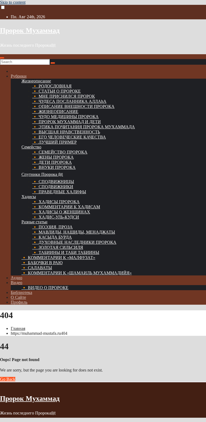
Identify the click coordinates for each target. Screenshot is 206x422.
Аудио (16, 277)
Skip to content (12, 2)
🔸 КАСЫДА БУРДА (52, 237)
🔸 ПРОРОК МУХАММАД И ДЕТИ (66, 121)
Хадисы (28, 196)
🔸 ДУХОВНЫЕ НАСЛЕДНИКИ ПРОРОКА (74, 242)
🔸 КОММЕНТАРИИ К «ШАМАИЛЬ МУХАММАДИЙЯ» (76, 273)
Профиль (19, 302)
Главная (18, 328)
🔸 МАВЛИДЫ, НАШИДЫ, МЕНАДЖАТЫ (73, 232)
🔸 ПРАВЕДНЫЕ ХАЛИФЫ (59, 192)
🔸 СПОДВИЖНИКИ (52, 186)
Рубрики (19, 76)
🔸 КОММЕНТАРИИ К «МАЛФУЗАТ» (58, 257)
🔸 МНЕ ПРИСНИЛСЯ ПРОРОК (63, 96)
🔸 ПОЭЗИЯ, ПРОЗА (52, 227)
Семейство (31, 147)
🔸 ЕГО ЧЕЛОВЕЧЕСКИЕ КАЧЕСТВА (69, 137)
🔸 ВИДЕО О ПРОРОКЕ (44, 287)
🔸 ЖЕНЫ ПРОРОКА (53, 157)
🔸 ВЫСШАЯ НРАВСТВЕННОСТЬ (66, 132)
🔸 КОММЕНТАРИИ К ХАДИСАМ (66, 207)
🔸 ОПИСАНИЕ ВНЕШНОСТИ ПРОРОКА (73, 106)
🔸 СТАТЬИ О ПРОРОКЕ (56, 91)
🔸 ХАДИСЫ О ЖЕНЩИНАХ (61, 212)
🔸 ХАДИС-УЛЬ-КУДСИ (55, 217)
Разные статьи (34, 222)
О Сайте (18, 297)
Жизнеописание (36, 81)
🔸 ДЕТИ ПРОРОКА (52, 162)
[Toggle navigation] (2, 58)
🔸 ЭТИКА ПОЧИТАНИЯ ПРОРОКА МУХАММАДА (83, 127)
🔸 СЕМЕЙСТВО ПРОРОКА (59, 152)
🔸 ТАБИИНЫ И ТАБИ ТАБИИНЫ (65, 252)
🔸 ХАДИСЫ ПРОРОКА (56, 201)
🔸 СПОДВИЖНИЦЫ (53, 181)
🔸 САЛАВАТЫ (36, 267)
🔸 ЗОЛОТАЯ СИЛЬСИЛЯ (57, 247)
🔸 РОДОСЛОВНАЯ (52, 86)
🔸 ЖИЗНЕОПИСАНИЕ (55, 111)
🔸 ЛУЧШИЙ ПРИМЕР (54, 142)
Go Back (7, 379)
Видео (16, 282)
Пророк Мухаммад (30, 30)
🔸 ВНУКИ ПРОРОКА (54, 167)
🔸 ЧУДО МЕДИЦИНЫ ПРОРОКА (65, 116)
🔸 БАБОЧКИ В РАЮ (41, 262)
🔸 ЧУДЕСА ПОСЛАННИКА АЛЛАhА (69, 101)
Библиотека (21, 292)
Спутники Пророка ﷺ (42, 174)
